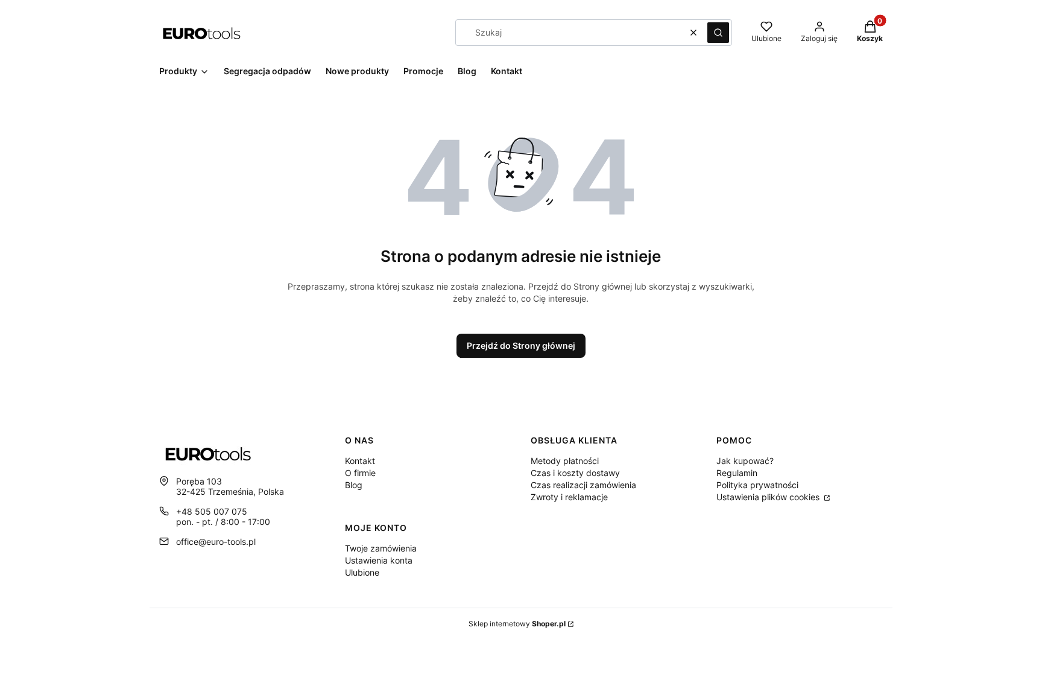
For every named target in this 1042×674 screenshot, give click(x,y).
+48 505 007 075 (211, 511)
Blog (353, 485)
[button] (718, 32)
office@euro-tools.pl (216, 541)
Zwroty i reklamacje (569, 497)
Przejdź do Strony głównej (521, 345)
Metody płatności (565, 461)
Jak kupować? (745, 461)
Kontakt (360, 461)
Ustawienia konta (378, 560)
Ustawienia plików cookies (769, 497)
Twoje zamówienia (381, 548)
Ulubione (362, 572)
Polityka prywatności (757, 485)
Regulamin (736, 473)
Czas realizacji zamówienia (583, 485)
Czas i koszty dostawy (575, 473)
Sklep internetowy (517, 623)
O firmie (360, 473)
